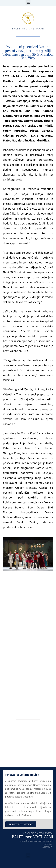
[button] (28, 2)
